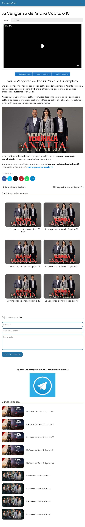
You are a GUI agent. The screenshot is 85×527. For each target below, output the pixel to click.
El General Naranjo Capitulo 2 (14, 187)
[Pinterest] (21, 178)
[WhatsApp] (26, 178)
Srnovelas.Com (9, 3)
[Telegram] (32, 178)
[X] (15, 178)
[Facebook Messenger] (9, 178)
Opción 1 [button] (6, 20)
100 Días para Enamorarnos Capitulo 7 (67, 187)
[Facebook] (4, 178)
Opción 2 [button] (16, 20)
